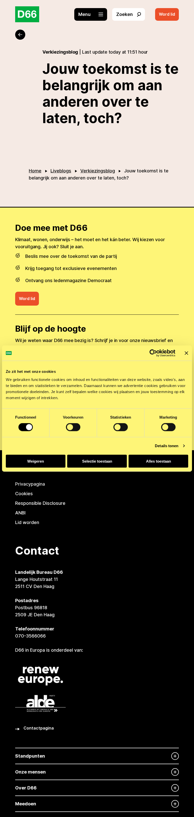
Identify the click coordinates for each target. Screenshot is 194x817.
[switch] (73, 427)
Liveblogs (61, 170)
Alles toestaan (158, 461)
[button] (93, 14)
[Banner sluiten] (186, 353)
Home (35, 170)
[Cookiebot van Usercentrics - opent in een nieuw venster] (153, 353)
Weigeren (35, 461)
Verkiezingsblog (97, 170)
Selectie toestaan (97, 461)
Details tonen (166, 446)
